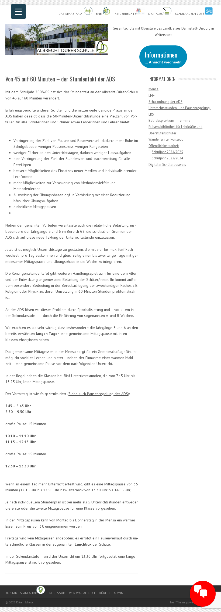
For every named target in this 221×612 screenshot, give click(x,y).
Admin (118, 593)
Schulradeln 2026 (189, 14)
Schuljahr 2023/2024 (167, 158)
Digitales (155, 14)
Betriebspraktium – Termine (169, 120)
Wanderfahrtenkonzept (166, 139)
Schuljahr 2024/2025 (167, 152)
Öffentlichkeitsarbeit (164, 146)
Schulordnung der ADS (165, 101)
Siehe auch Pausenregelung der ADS (98, 393)
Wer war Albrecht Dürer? (89, 593)
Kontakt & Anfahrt (20, 593)
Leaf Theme (177, 602)
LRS (151, 114)
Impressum (57, 593)
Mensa (153, 89)
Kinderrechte (125, 14)
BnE (99, 14)
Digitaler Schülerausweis (167, 164)
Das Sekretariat (71, 14)
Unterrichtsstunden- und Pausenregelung (179, 108)
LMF (151, 95)
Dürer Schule (24, 602)
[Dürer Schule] (56, 53)
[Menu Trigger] (18, 11)
